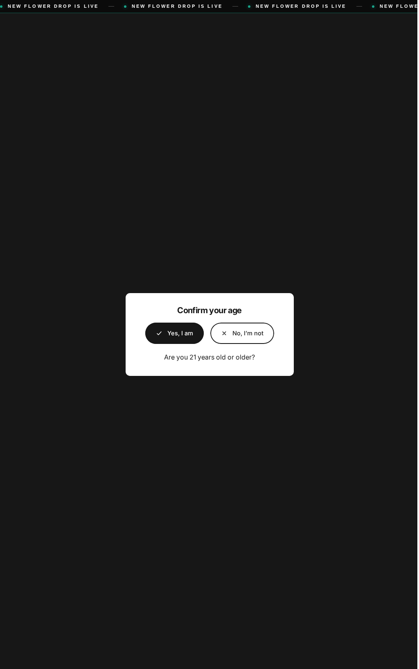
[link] (239, 333)
